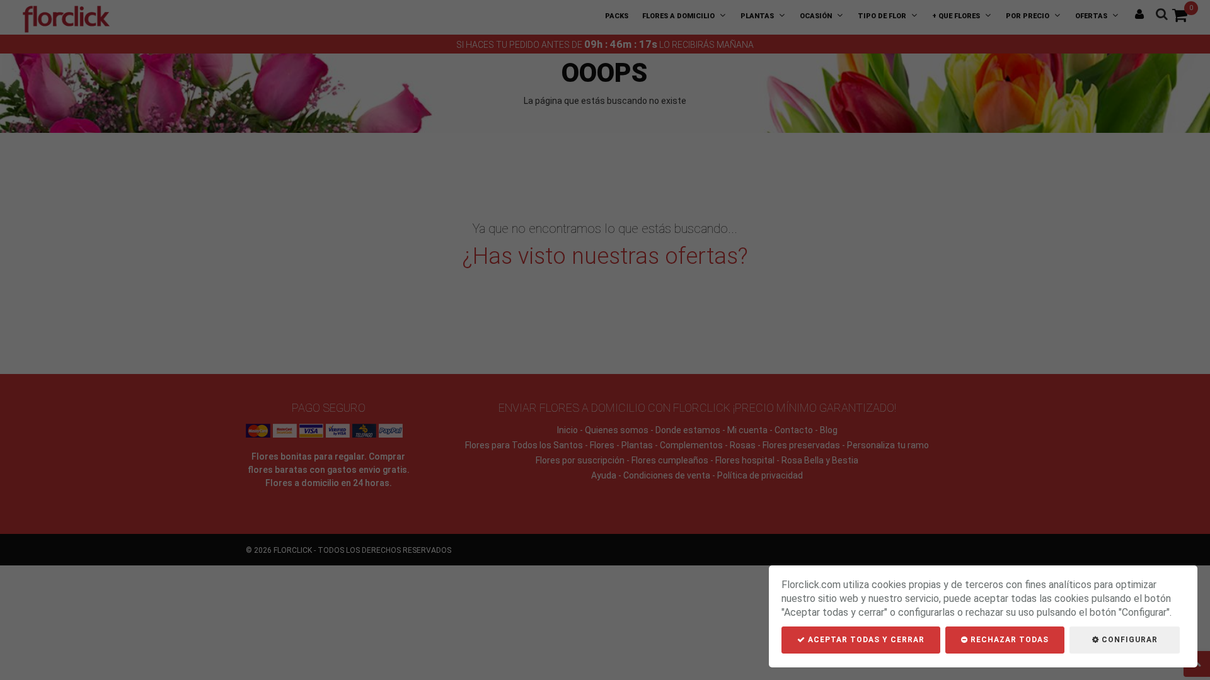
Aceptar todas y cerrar (865, 639)
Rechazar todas (1008, 639)
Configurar (1128, 639)
